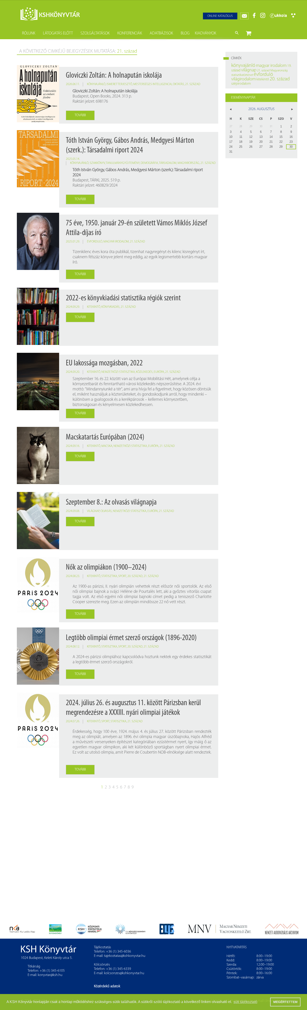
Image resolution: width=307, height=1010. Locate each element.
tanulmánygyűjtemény (123, 163)
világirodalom (243, 79)
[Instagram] (262, 17)
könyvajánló (96, 84)
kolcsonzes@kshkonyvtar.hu (124, 973)
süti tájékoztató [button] (245, 1002)
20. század (134, 576)
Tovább (80, 115)
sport (122, 576)
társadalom (167, 163)
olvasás (106, 511)
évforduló (94, 241)
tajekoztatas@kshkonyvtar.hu (124, 956)
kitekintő (93, 307)
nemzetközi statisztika (118, 372)
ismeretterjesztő (119, 84)
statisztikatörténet (242, 75)
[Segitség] (293, 16)
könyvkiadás (110, 307)
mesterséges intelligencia (152, 84)
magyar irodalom (116, 241)
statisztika (109, 576)
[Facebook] (254, 17)
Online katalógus (220, 16)
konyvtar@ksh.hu (50, 975)
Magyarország (188, 163)
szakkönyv (97, 163)
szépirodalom (241, 84)
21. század (192, 84)
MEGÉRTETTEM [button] (285, 1002)
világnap (93, 511)
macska (106, 446)
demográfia (149, 163)
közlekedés (144, 372)
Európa (159, 372)
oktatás (178, 84)
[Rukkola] (278, 17)
